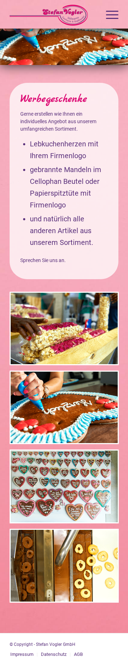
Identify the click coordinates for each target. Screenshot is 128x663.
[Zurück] (6, 47)
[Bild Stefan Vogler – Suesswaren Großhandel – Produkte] (67, 410)
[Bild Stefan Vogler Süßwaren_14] (67, 331)
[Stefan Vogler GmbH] (53, 14)
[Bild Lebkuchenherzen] (67, 489)
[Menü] (108, 14)
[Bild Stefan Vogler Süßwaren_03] (67, 568)
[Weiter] (122, 47)
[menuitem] (108, 14)
